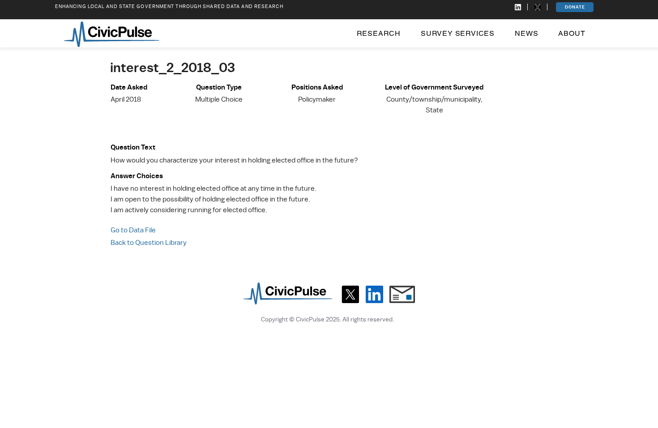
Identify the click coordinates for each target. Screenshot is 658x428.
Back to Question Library (149, 242)
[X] (350, 294)
